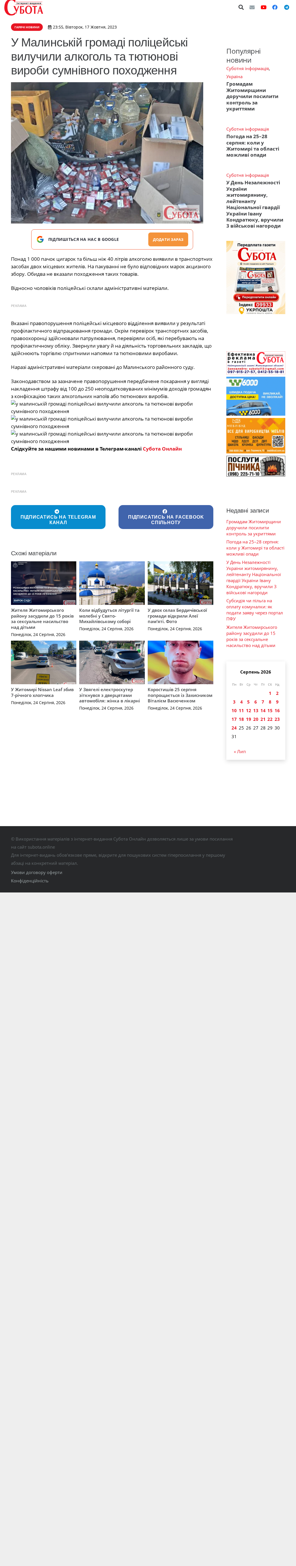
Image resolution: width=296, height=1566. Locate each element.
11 (241, 710)
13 (255, 710)
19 (248, 719)
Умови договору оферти (36, 872)
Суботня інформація (247, 68)
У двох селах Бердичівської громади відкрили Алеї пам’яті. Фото (177, 615)
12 (248, 710)
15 (270, 710)
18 (241, 719)
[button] (241, 7)
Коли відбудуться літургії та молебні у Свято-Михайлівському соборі (109, 615)
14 (263, 710)
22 (270, 719)
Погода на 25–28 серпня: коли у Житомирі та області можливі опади (252, 145)
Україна (234, 76)
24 (234, 728)
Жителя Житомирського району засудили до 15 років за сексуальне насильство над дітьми (42, 618)
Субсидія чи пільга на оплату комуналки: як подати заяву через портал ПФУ (254, 610)
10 (234, 710)
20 (255, 719)
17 (234, 719)
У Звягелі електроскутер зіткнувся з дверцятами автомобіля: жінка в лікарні (109, 695)
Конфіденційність (30, 881)
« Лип (240, 751)
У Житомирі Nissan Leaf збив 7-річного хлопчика (42, 692)
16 (277, 710)
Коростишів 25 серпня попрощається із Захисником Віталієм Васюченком (180, 695)
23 (277, 719)
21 (263, 719)
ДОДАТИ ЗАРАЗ (168, 239)
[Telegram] (286, 7)
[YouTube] (263, 7)
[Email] (252, 7)
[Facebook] (275, 7)
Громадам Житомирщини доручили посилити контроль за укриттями (252, 96)
